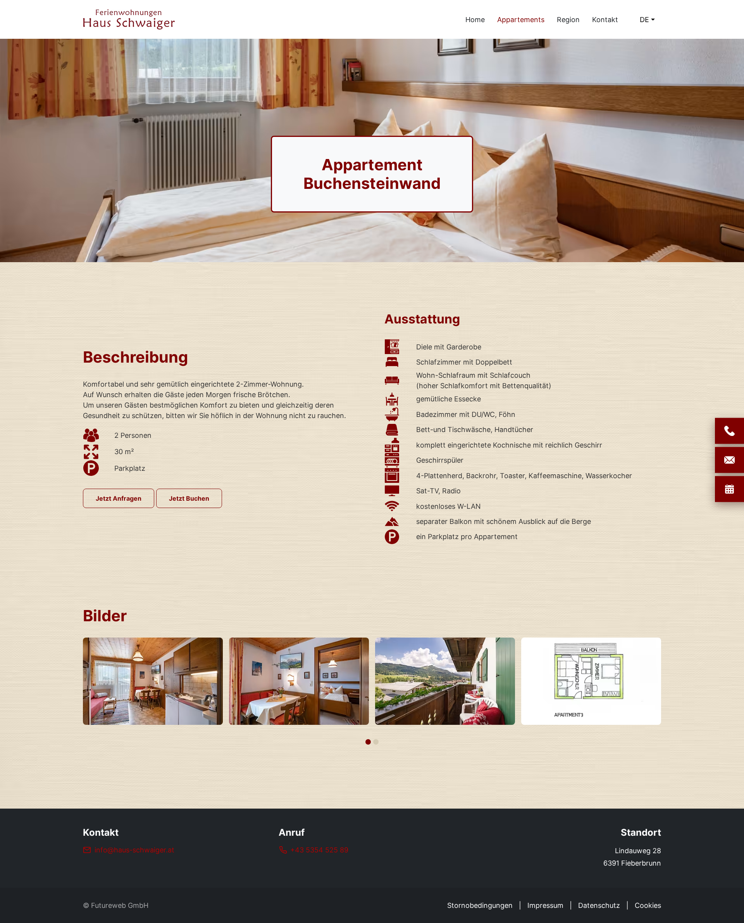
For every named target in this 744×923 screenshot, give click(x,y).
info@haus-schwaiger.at (134, 850)
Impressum (545, 905)
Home (475, 20)
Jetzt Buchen (189, 498)
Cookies (648, 905)
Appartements (520, 20)
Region (568, 20)
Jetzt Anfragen (118, 498)
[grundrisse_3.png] (445, 681)
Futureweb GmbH (119, 905)
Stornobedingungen (480, 905)
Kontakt (605, 20)
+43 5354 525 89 (319, 850)
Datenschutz (599, 905)
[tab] (368, 742)
